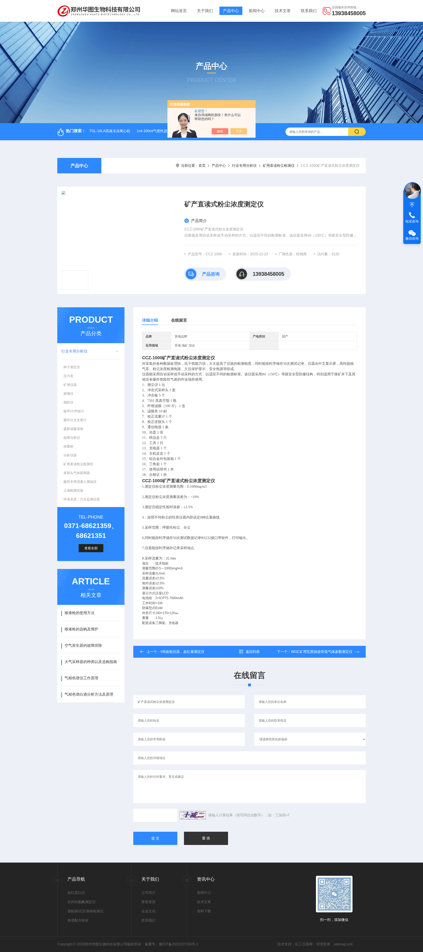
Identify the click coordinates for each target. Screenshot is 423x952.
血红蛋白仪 (76, 893)
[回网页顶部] (412, 205)
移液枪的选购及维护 (81, 629)
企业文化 (148, 911)
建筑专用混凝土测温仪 (79, 481)
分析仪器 (70, 455)
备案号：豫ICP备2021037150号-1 (171, 944)
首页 (202, 165)
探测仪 (68, 393)
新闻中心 (257, 11)
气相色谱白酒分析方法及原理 (89, 694)
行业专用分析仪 (244, 165)
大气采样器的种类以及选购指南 (91, 662)
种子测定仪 (71, 367)
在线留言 (179, 320)
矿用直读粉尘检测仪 (279, 165)
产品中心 (231, 11)
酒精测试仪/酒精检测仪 (85, 911)
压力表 (68, 376)
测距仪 (68, 402)
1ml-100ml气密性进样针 (155, 131)
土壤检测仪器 (73, 490)
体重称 (68, 446)
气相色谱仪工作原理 (81, 678)
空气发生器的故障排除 (83, 645)
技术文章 (283, 11)
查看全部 (91, 548)
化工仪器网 (304, 944)
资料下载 (204, 911)
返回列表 (253, 652)
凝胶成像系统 (73, 429)
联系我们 (309, 11)
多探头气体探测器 (76, 473)
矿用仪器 (70, 385)
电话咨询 (412, 221)
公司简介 (148, 893)
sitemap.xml (343, 944)
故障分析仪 (71, 437)
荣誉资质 (148, 902)
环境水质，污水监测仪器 (81, 499)
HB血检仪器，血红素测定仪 (182, 652)
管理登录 (323, 944)
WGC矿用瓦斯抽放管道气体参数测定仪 (321, 652)
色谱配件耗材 (78, 920)
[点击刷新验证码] (193, 815)
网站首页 (179, 11)
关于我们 (205, 11)
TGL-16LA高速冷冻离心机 (109, 131)
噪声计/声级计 (73, 411)
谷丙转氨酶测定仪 (81, 902)
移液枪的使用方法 (80, 613)
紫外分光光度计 (75, 420)
